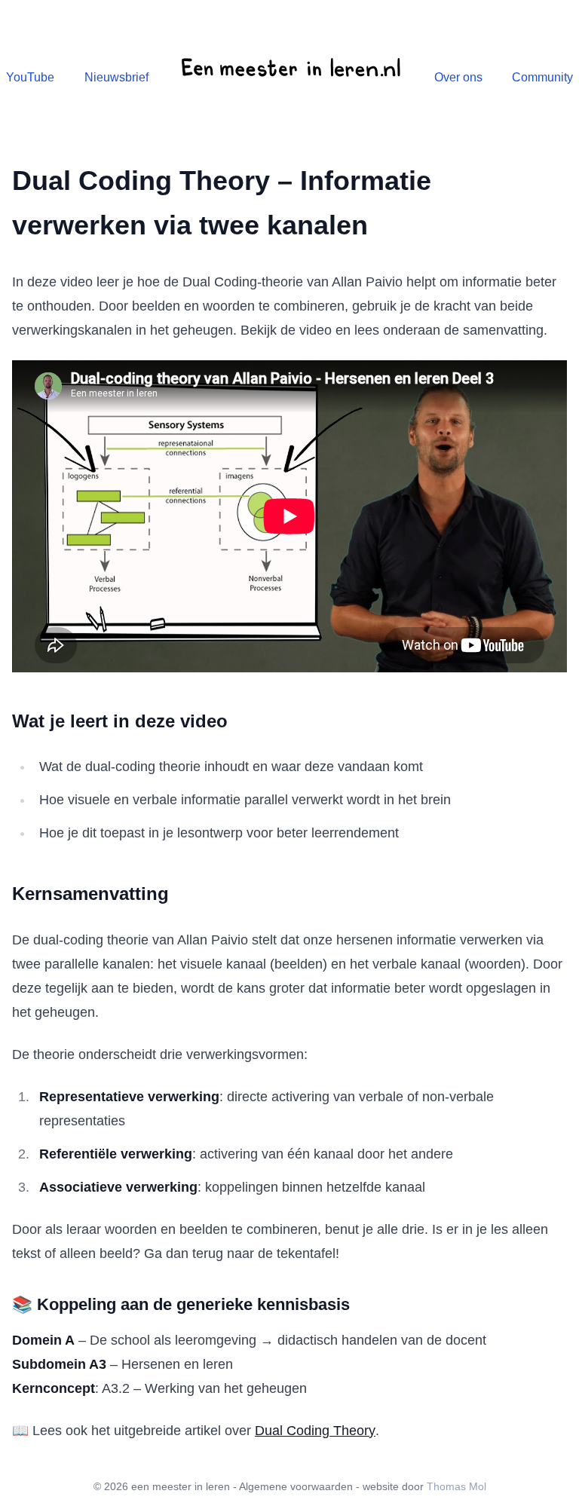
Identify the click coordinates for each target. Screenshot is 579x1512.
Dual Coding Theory (315, 1430)
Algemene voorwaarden (296, 1486)
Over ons (458, 77)
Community (542, 77)
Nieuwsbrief (116, 77)
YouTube (30, 77)
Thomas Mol (456, 1486)
